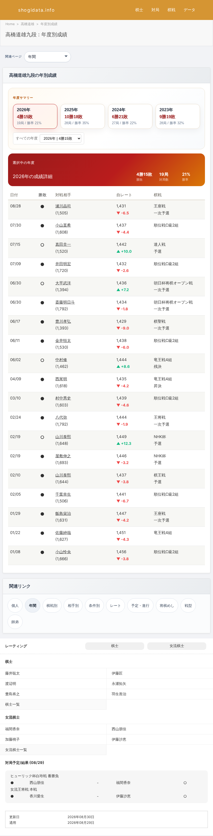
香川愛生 (37, 796)
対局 (155, 9)
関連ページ (13, 56)
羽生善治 (119, 694)
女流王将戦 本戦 (23, 789)
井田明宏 (63, 263)
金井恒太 (63, 340)
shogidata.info (36, 10)
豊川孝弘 (63, 321)
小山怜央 (63, 551)
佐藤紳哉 (63, 532)
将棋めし (167, 605)
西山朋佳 (119, 729)
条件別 (94, 605)
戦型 (188, 605)
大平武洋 (63, 282)
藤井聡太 (12, 673)
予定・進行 (140, 605)
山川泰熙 (63, 436)
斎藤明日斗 (65, 302)
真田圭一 (63, 244)
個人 (15, 605)
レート (115, 605)
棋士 (139, 9)
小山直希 (63, 225)
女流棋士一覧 (16, 749)
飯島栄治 (63, 513)
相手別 (73, 605)
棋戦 (171, 9)
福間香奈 (12, 729)
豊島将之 (12, 694)
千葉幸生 (63, 494)
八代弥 (61, 417)
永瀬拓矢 (119, 683)
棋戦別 (51, 605)
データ (189, 9)
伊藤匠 (117, 673)
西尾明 (61, 378)
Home (10, 24)
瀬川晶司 (63, 205)
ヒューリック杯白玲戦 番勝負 (34, 776)
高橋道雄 (27, 24)
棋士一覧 (12, 704)
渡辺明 (10, 683)
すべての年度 (27, 138)
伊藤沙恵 (119, 739)
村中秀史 (63, 398)
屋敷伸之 (63, 455)
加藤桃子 (12, 739)
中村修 (61, 359)
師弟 (15, 622)
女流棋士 (177, 646)
